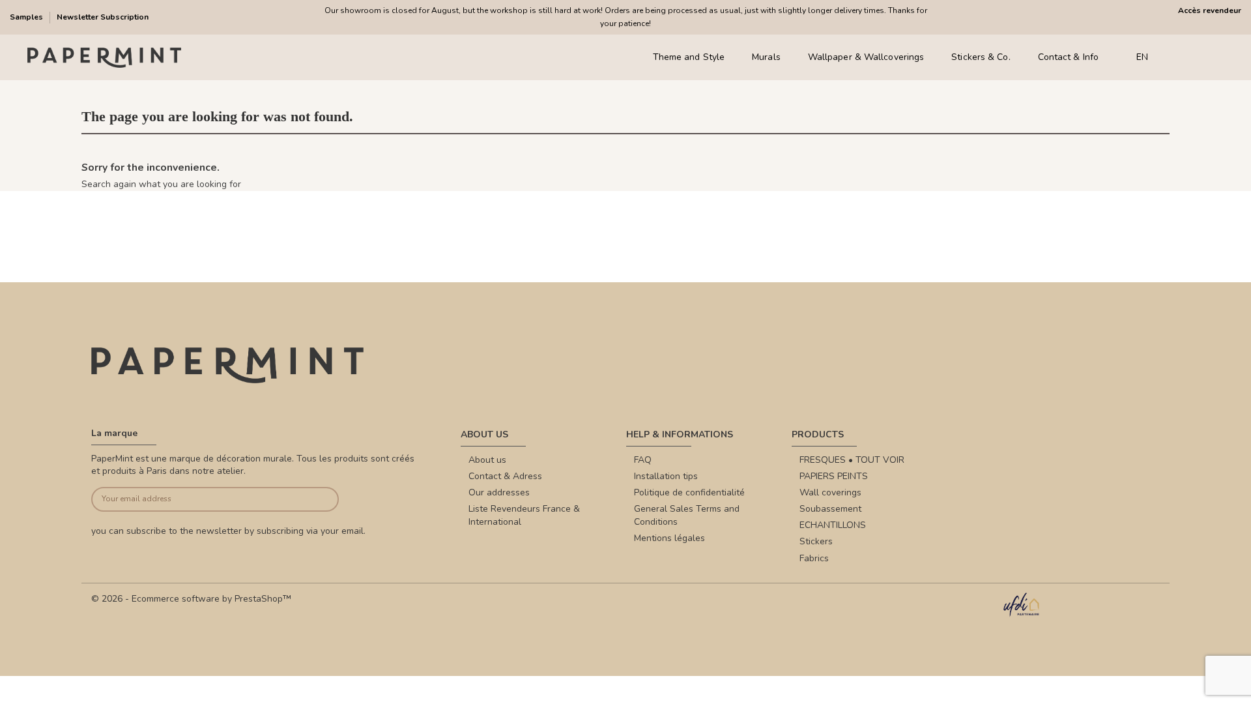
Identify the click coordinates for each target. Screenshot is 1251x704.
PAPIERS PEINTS (833, 476)
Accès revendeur (1209, 10)
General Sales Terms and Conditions (687, 515)
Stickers (816, 541)
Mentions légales (669, 538)
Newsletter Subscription (103, 17)
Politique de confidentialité (689, 492)
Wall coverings (830, 492)
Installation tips (666, 476)
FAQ (643, 460)
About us (487, 460)
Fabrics (814, 558)
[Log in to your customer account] (1198, 58)
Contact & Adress (505, 476)
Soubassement (830, 509)
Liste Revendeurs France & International (524, 515)
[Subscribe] (313, 499)
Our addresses (499, 492)
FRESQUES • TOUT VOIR (851, 460)
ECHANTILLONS (832, 525)
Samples (27, 17)
